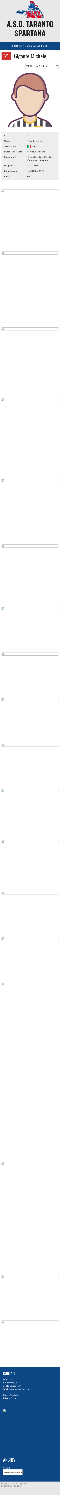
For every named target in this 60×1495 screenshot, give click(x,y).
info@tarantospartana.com (16, 1389)
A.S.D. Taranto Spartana (30, 28)
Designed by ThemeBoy (11, 1486)
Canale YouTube (11, 1395)
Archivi (6, 1467)
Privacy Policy (9, 1398)
